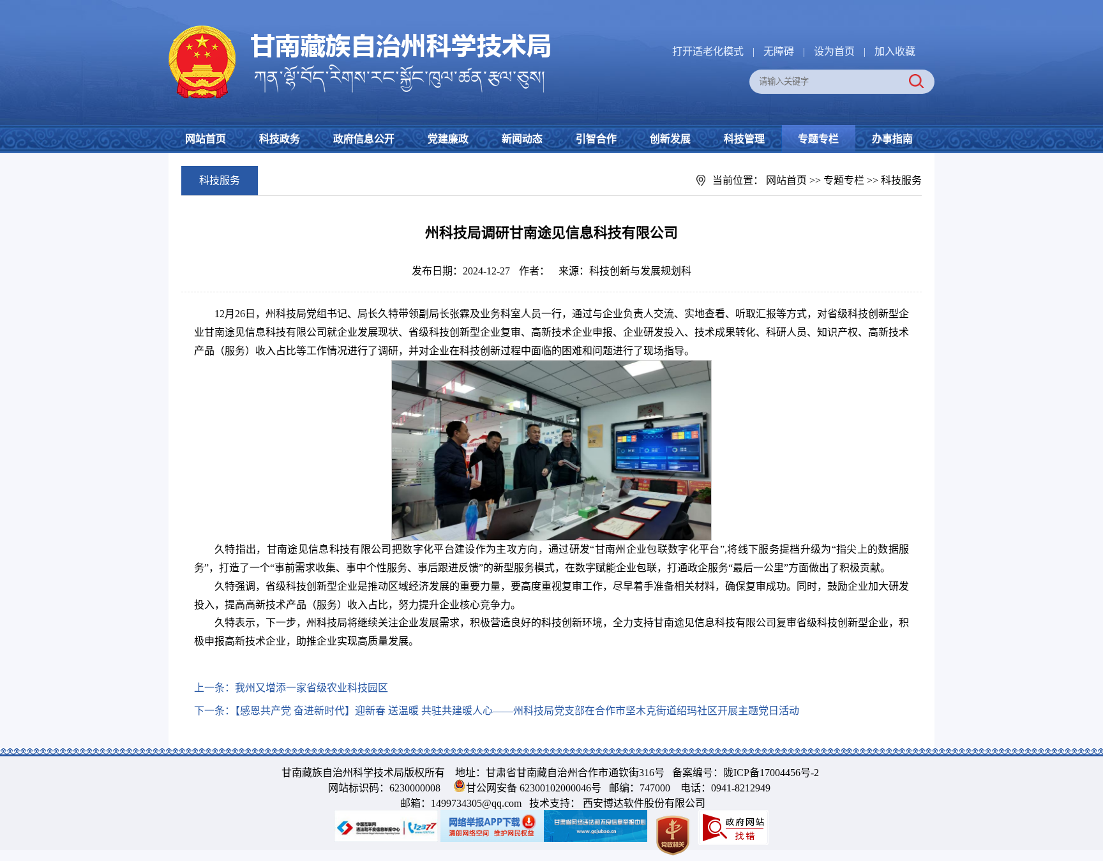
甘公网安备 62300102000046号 (533, 787)
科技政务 (279, 138)
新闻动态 (522, 138)
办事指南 (892, 138)
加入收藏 (894, 51)
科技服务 (901, 180)
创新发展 (670, 138)
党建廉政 (448, 138)
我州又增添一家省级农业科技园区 (311, 687)
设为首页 (834, 51)
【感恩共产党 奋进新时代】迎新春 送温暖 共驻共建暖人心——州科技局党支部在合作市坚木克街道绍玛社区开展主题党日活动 (517, 710)
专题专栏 (818, 138)
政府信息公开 (363, 138)
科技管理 (744, 138)
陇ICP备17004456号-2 (771, 772)
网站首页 (205, 138)
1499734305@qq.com (476, 803)
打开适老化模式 (708, 51)
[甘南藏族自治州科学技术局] (360, 27)
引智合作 (596, 138)
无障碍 (778, 51)
